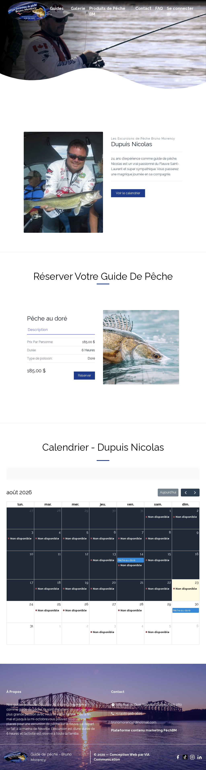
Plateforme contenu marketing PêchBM (144, 730)
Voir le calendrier (128, 193)
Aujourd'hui (168, 492)
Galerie (78, 8)
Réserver (84, 375)
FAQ (159, 8)
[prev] (185, 493)
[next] (195, 493)
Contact (143, 8)
